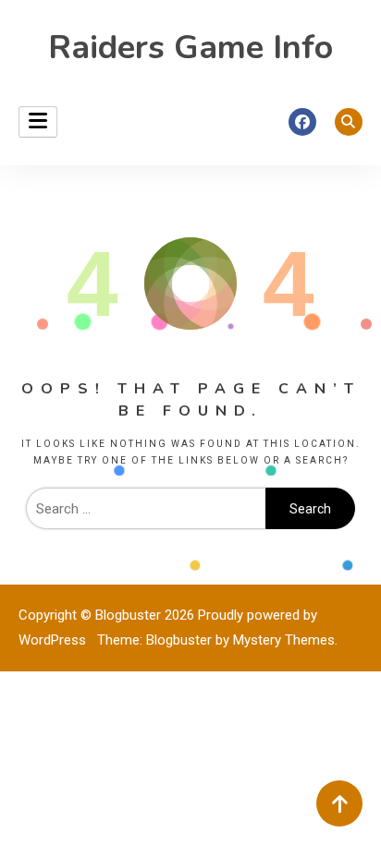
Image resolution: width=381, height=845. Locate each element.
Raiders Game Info (190, 47)
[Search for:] (145, 509)
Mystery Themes (284, 640)
